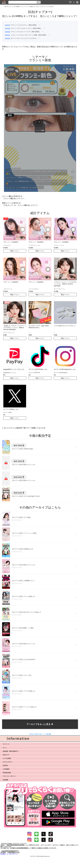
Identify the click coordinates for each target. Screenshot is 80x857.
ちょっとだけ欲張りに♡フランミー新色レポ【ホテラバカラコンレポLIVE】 (31, 6)
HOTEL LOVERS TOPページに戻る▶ (40, 734)
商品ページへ (14, 251)
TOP (5, 6)
